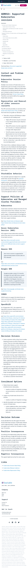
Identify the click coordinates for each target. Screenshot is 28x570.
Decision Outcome (6, 50)
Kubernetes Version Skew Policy (12, 465)
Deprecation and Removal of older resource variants (13, 29)
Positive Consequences (8, 51)
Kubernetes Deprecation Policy (9, 110)
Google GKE (5, 41)
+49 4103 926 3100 (6, 513)
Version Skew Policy (18, 94)
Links (3, 55)
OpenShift (5, 44)
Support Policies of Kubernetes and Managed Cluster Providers (14, 34)
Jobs (3, 495)
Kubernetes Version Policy (9, 26)
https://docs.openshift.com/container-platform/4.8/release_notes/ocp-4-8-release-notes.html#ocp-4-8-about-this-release (13, 329)
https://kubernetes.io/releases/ (11, 221)
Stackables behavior (7, 31)
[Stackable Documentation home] (1, 1)
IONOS (4, 43)
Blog (3, 494)
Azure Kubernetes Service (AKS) (10, 38)
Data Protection (5, 505)
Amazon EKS (5, 39)
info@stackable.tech (6, 512)
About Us (4, 492)
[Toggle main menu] (16, 5)
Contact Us (4, 502)
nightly (22, 5)
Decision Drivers (5, 46)
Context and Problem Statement (9, 25)
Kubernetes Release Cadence (11, 468)
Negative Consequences (8, 53)
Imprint (3, 504)
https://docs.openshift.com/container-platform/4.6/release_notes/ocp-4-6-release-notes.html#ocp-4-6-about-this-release (13, 318)
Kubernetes (5, 36)
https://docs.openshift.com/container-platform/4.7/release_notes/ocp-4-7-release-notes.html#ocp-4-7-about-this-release (13, 323)
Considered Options (6, 48)
